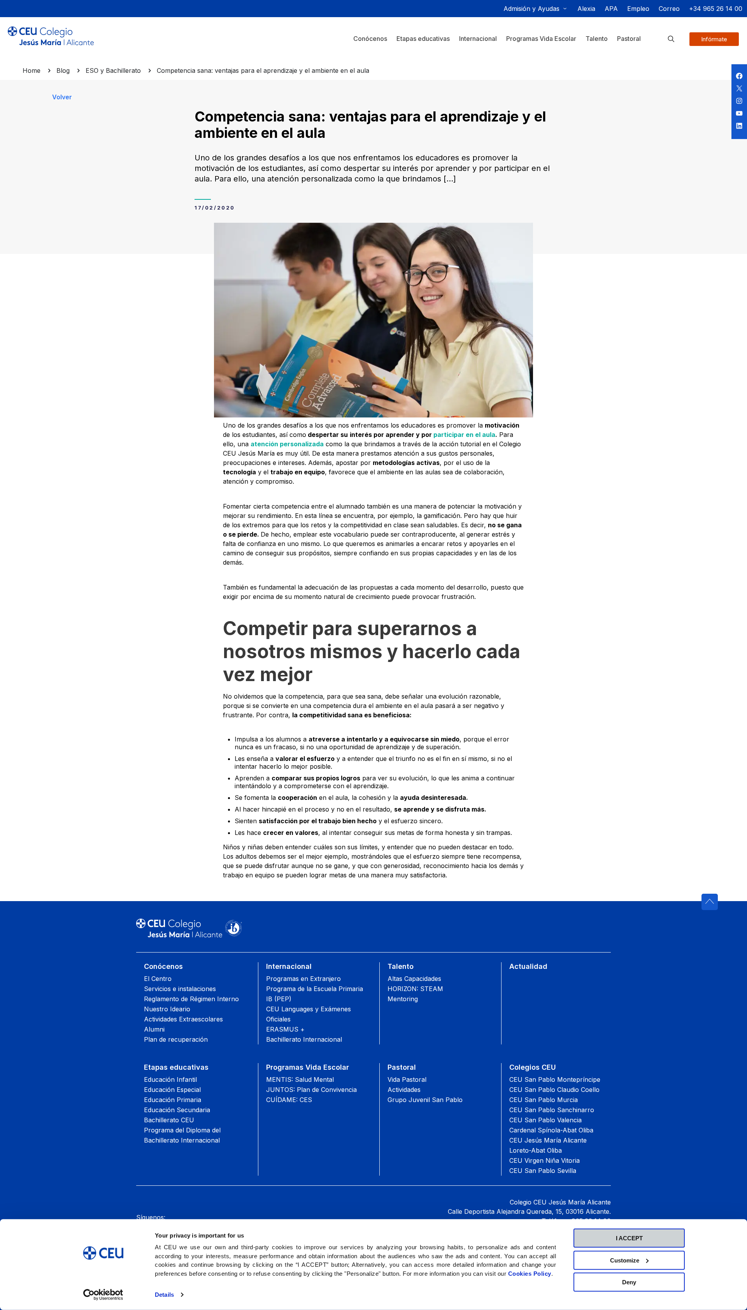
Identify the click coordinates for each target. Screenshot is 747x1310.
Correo (669, 8)
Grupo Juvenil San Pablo (425, 1100)
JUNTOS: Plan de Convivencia (311, 1089)
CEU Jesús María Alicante (548, 1140)
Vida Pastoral (407, 1079)
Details (164, 1294)
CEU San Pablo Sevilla (542, 1170)
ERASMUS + (285, 1029)
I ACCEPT (629, 1238)
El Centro (158, 978)
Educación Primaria (172, 1100)
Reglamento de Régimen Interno (191, 999)
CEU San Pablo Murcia (543, 1100)
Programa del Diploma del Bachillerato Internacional (182, 1135)
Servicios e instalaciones (180, 989)
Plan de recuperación (176, 1039)
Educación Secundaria (177, 1110)
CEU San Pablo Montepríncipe (554, 1079)
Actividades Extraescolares (183, 1019)
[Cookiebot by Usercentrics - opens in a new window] (103, 1295)
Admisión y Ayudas (531, 8)
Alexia (586, 8)
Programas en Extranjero (303, 978)
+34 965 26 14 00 (715, 8)
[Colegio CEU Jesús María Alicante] (51, 42)
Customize (624, 1260)
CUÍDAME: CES (289, 1100)
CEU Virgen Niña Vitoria (544, 1160)
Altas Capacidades (414, 978)
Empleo (638, 8)
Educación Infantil (170, 1079)
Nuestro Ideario (167, 1009)
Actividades (404, 1089)
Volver (62, 97)
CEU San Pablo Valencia (545, 1120)
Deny (629, 1282)
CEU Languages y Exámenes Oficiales (308, 1014)
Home (31, 70)
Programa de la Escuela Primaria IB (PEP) (314, 994)
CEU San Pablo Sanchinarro (551, 1110)
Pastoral (402, 1067)
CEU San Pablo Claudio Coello (554, 1089)
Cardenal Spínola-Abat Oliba (551, 1130)
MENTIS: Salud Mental (300, 1079)
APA (611, 8)
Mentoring (403, 999)
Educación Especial (172, 1089)
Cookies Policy (529, 1273)
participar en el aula (464, 434)
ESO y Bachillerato (113, 70)
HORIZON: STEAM (415, 989)
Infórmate (714, 39)
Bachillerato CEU (169, 1120)
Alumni (154, 1029)
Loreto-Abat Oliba (535, 1150)
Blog (63, 70)
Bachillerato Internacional (304, 1039)
